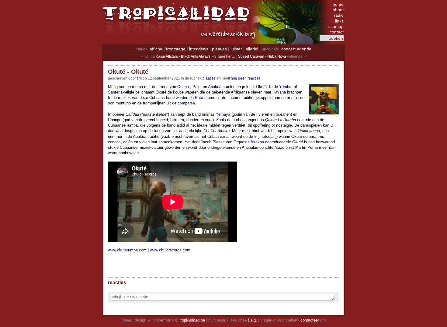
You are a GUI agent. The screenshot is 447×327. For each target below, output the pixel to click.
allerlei (252, 48)
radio (339, 15)
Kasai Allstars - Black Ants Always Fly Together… (195, 56)
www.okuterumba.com (127, 250)
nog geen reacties (246, 78)
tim (139, 78)
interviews (198, 48)
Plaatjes (209, 78)
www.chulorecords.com (170, 250)
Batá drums (205, 97)
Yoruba (285, 86)
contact (337, 31)
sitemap (336, 26)
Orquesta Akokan (249, 142)
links (339, 21)
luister (236, 48)
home (338, 4)
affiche (156, 48)
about (338, 9)
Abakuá (214, 86)
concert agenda (296, 48)
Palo (196, 86)
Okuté (261, 86)
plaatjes (219, 48)
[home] (178, 17)
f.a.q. (252, 320)
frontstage (175, 48)
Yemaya (223, 114)
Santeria (115, 92)
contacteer (309, 320)
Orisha (183, 86)
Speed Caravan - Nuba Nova (262, 56)
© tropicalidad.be (190, 320)
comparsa (186, 103)
